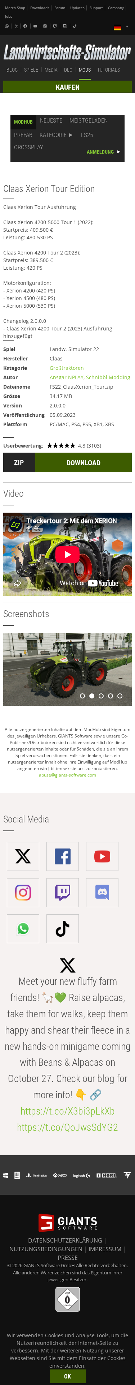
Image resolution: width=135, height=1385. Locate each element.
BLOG (12, 70)
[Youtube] (36, 26)
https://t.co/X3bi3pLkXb (68, 1111)
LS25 (87, 134)
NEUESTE (51, 120)
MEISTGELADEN (88, 120)
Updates (77, 7)
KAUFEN (68, 87)
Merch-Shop (15, 7)
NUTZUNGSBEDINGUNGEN (45, 1249)
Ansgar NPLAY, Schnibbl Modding (90, 377)
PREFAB (23, 134)
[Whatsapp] (7, 26)
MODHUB (23, 122)
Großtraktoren (67, 367)
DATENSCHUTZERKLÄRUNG (65, 1240)
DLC (68, 70)
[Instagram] (45, 26)
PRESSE (68, 1258)
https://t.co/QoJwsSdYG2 (67, 1127)
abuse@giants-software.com (67, 775)
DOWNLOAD (83, 462)
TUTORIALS (108, 70)
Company (116, 7)
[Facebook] (25, 26)
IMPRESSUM (105, 1249)
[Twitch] (55, 26)
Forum (59, 7)
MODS (85, 70)
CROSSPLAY (28, 147)
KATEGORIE (53, 134)
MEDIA (51, 70)
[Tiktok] (75, 26)
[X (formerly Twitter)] (16, 26)
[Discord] (65, 26)
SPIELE (31, 70)
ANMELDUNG (100, 152)
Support (96, 7)
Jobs (8, 16)
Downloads (39, 7)
